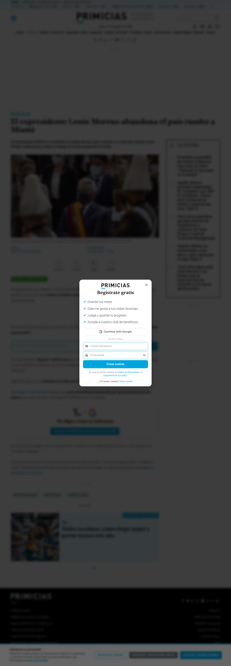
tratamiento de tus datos (115, 375)
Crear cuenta (115, 364)
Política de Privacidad (127, 372)
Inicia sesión (126, 381)
